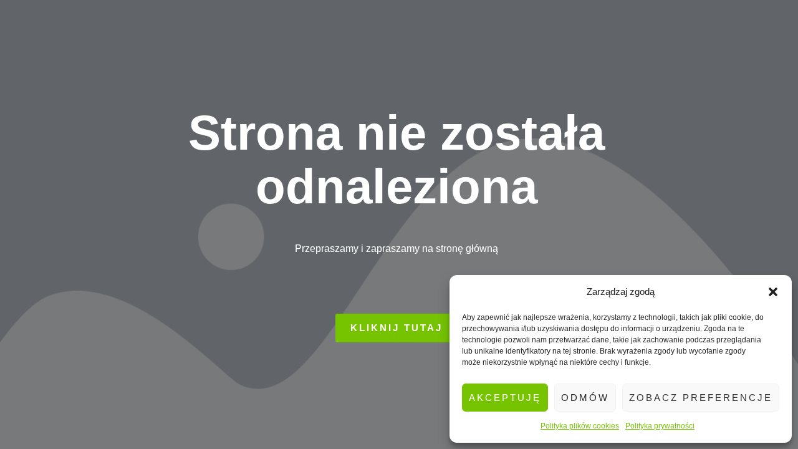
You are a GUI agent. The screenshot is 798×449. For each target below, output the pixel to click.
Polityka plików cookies (580, 426)
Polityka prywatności (660, 426)
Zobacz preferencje (700, 397)
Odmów (585, 397)
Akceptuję (505, 397)
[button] (773, 292)
